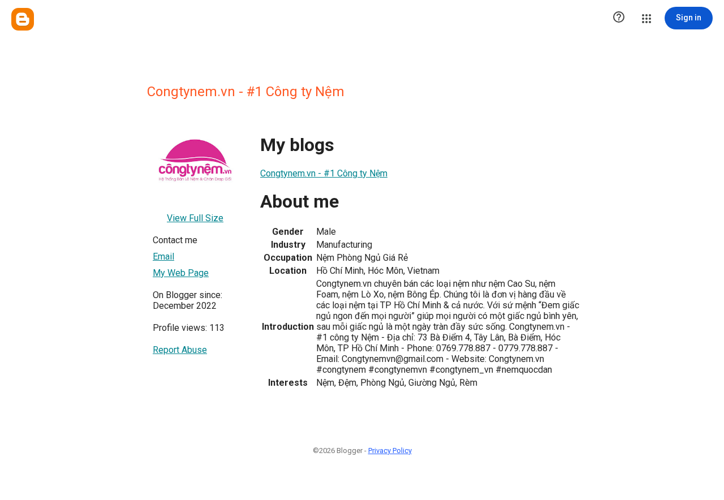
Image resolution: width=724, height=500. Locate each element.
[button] (618, 18)
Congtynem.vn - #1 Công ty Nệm (323, 173)
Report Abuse (180, 349)
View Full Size (195, 218)
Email (163, 256)
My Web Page (181, 273)
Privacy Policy (390, 450)
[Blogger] (22, 19)
